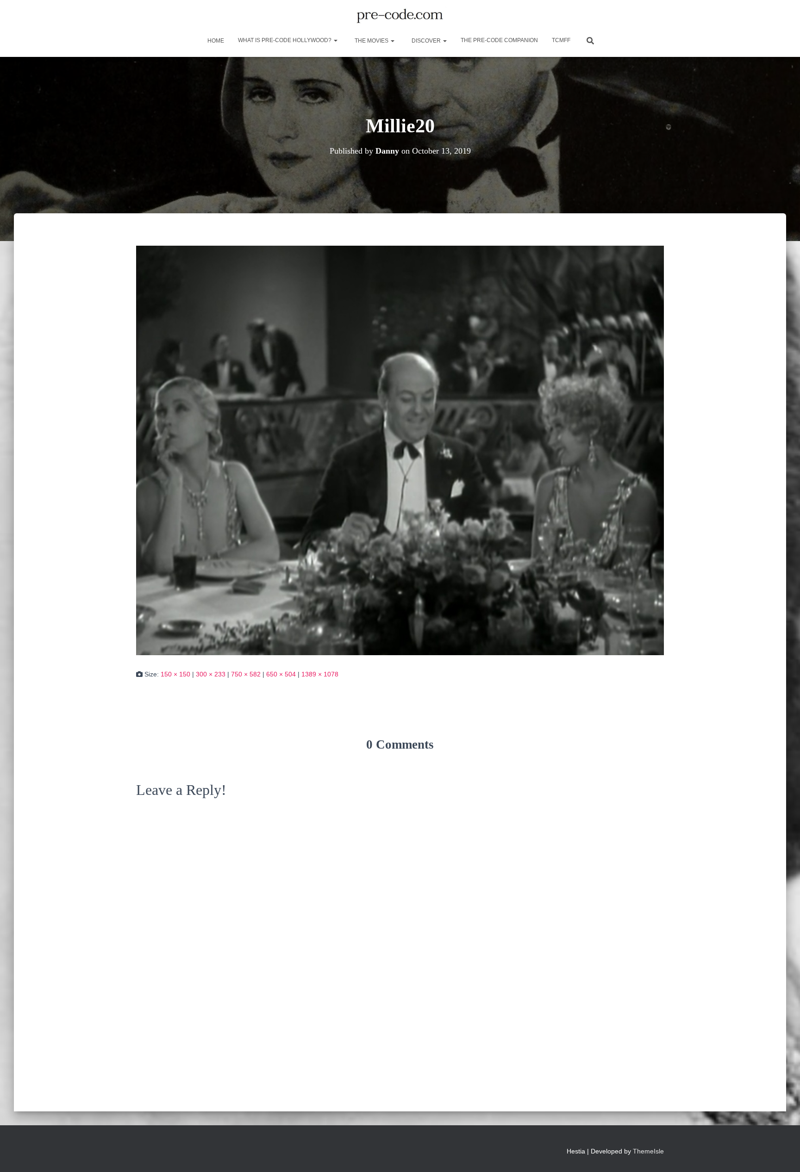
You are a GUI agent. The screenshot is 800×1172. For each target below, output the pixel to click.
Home (215, 40)
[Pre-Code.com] (400, 16)
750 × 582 (246, 674)
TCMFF (561, 40)
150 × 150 (175, 674)
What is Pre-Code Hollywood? (285, 40)
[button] (335, 40)
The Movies (371, 40)
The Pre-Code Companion (499, 40)
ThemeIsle (648, 1151)
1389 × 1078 (319, 674)
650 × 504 (281, 674)
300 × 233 (210, 674)
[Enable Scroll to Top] (782, 1153)
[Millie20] (400, 449)
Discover (426, 40)
